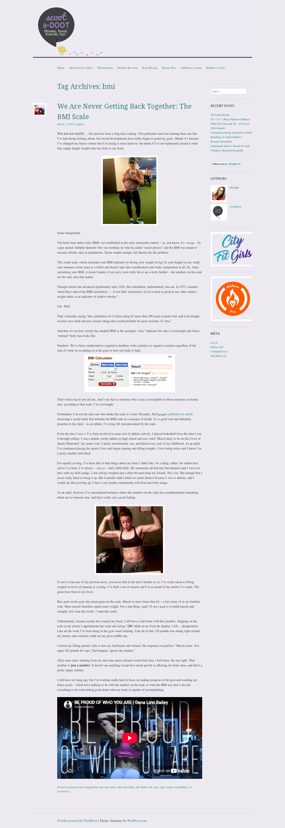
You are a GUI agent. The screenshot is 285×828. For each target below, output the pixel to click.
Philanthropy (105, 68)
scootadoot (235, 206)
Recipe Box (169, 68)
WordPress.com (137, 820)
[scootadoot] (219, 219)
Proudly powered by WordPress (77, 820)
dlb (137, 787)
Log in (214, 342)
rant (156, 787)
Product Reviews (128, 68)
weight (169, 787)
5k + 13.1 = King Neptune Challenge (230, 119)
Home (61, 68)
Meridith (234, 187)
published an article (180, 414)
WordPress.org (218, 356)
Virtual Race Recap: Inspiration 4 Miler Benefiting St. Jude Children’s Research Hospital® (231, 137)
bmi (95, 787)
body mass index (107, 787)
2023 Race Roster (220, 114)
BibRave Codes (215, 68)
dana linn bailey (126, 787)
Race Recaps (150, 68)
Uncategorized (75, 787)
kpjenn (80, 124)
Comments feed (219, 351)
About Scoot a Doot (81, 68)
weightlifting (180, 787)
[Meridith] (219, 200)
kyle (150, 787)
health (143, 787)
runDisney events (191, 68)
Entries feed (217, 347)
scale (162, 787)
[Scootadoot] (142, 32)
